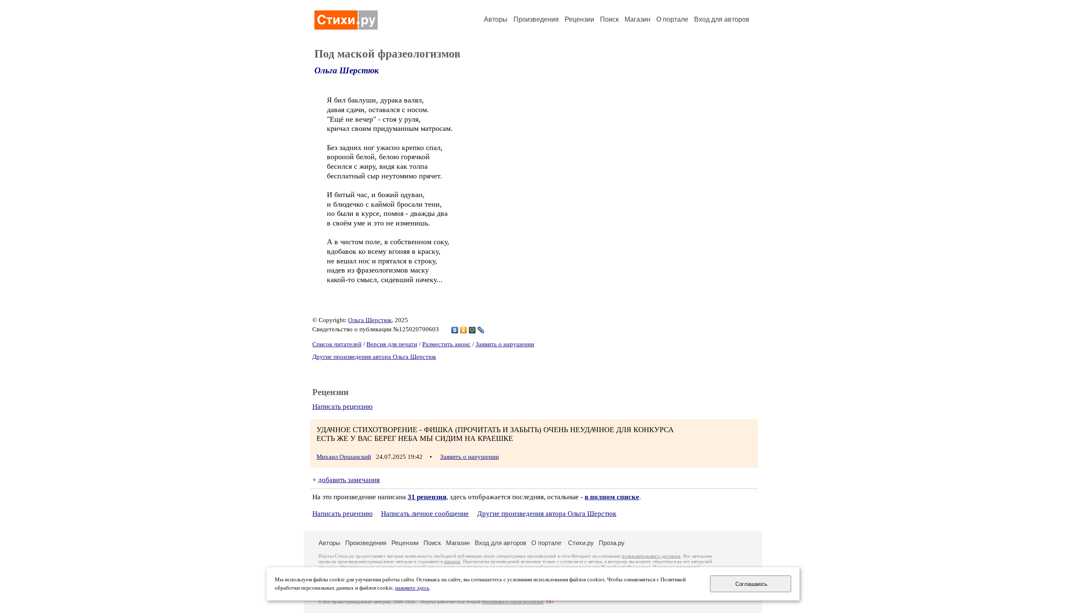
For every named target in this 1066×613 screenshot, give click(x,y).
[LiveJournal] (481, 330)
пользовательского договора (651, 556)
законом (452, 561)
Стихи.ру (581, 542)
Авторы (496, 19)
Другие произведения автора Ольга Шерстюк (374, 356)
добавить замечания (349, 480)
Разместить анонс (446, 344)
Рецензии (579, 19)
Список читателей (336, 344)
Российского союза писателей (512, 602)
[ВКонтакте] (455, 330)
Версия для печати (391, 344)
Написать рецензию (342, 406)
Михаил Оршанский (343, 456)
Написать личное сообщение (425, 514)
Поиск (609, 19)
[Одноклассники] (463, 330)
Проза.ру (612, 542)
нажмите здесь (412, 588)
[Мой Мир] (472, 330)
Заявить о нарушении (505, 344)
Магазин (637, 19)
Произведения (536, 19)
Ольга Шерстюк (346, 70)
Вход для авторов (722, 19)
